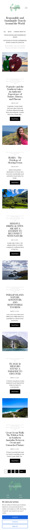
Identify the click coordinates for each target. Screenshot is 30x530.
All (5, 32)
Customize (15, 522)
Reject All (15, 526)
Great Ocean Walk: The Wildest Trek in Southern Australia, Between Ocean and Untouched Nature (15, 439)
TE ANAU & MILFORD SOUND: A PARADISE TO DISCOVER (15, 369)
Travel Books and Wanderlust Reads (15, 36)
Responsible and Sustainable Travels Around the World (15, 47)
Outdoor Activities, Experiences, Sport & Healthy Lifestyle (15, 41)
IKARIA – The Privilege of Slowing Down (15, 160)
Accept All (15, 517)
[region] (15, 514)
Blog (10, 32)
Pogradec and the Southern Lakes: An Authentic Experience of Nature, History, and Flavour (15, 93)
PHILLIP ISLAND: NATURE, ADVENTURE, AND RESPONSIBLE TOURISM (15, 301)
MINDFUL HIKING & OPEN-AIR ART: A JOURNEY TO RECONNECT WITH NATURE (15, 230)
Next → (22, 471)
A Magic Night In (19, 32)
